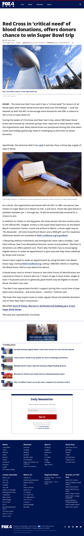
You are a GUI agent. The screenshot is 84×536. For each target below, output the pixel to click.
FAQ (24, 485)
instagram (73, 526)
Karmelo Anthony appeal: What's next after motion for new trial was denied (44, 349)
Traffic (67, 455)
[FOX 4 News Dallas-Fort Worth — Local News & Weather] (9, 4)
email (80, 526)
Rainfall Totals (28, 457)
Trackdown (6, 495)
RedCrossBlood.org (31, 263)
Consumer (5, 462)
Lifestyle (18, 43)
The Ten (5, 480)
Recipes (68, 452)
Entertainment (70, 457)
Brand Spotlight (28, 505)
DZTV (4, 505)
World (4, 455)
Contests (26, 502)
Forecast (26, 447)
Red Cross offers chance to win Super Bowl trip (19, 92)
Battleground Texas (9, 492)
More (49, 4)
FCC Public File (28, 495)
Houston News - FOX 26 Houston (52, 478)
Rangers (47, 450)
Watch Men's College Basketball (72, 497)
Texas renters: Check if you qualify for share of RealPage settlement (41, 358)
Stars (46, 455)
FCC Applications (29, 497)
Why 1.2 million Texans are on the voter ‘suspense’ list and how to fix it (42, 382)
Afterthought (6, 500)
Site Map (26, 507)
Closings (26, 450)
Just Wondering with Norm (9, 508)
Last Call (5, 487)
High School (48, 465)
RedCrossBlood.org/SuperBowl (52, 235)
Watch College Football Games (73, 483)
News (5, 444)
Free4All (5, 485)
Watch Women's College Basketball (71, 501)
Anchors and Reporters (31, 480)
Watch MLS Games (71, 507)
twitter (69, 526)
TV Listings (27, 492)
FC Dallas (47, 457)
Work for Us (27, 490)
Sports (47, 444)
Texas (4, 450)
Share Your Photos (29, 466)
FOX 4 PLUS (27, 500)
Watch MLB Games (71, 487)
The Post (5, 482)
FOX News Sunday (8, 469)
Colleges (47, 462)
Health (4, 467)
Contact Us (27, 478)
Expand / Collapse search (80, 4)
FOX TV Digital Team (8, 43)
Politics (4, 460)
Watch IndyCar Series (72, 493)
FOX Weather (27, 460)
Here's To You (7, 514)
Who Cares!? (6, 497)
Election (5, 457)
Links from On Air (71, 447)
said (41, 145)
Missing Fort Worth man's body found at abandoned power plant (39, 374)
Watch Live (6, 478)
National (5, 452)
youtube (76, 526)
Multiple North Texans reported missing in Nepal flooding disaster (40, 366)
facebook (65, 526)
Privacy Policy (44, 426)
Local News (6, 447)
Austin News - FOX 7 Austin (51, 483)
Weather (27, 444)
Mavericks (47, 452)
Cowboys (47, 447)
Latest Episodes (9, 474)
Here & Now (6, 516)
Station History (28, 482)
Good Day (69, 444)
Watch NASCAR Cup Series (72, 490)
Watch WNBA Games (72, 505)
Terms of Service (43, 428)
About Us (27, 474)
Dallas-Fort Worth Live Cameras (30, 463)
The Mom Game (7, 511)
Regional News (51, 474)
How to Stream (28, 487)
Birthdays (68, 450)
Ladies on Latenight (9, 490)
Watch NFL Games (71, 480)
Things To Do (70, 460)
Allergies (26, 452)
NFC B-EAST (6, 502)
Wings (46, 460)
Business (5, 465)
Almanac (26, 455)
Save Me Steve (70, 462)
